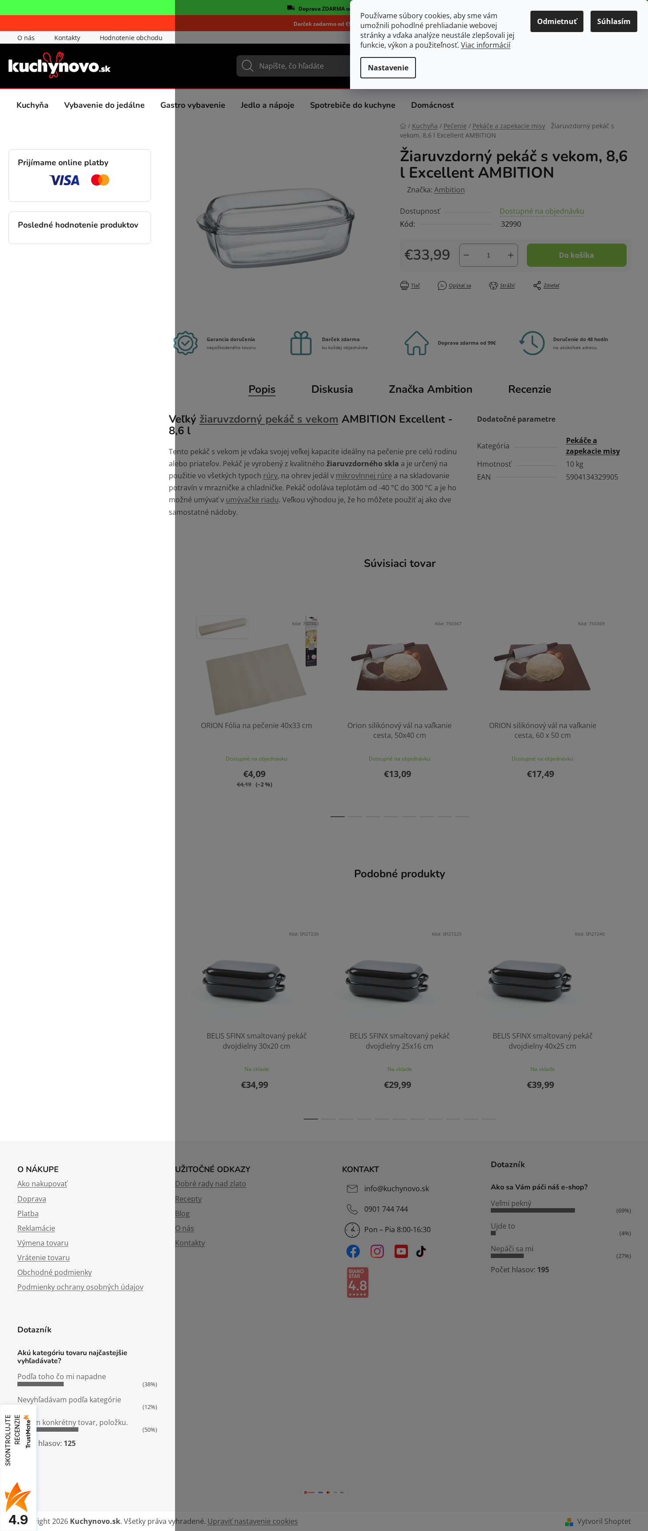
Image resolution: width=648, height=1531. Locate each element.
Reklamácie (36, 1228)
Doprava (31, 1199)
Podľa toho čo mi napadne (61, 1376)
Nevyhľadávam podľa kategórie (69, 1400)
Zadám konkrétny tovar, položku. (72, 1422)
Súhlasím (614, 21)
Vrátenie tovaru (43, 1257)
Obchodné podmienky (54, 1272)
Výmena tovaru (43, 1243)
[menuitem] (32, 105)
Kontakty (67, 37)
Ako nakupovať (42, 1184)
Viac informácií (485, 45)
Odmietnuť (557, 21)
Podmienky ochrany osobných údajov (80, 1287)
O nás (26, 37)
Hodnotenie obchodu (131, 37)
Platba (28, 1213)
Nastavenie (388, 68)
